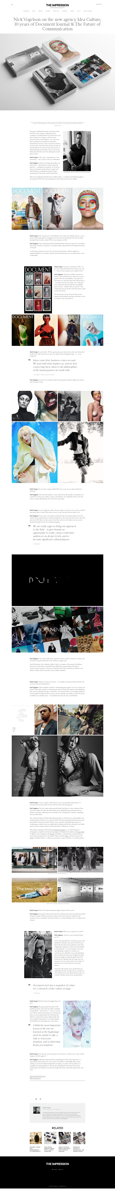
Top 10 (78, 11)
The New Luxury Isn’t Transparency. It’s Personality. (35, 1149)
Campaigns (26, 11)
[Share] (36, 1099)
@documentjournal (35, 1078)
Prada (31, 838)
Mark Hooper (47, 1107)
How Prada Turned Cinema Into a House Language (49, 1149)
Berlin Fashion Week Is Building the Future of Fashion (64, 1149)
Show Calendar (87, 11)
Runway (48, 11)
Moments (64, 11)
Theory (66, 836)
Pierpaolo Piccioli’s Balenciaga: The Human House (78, 1149)
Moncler (52, 834)
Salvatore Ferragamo (59, 830)
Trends (72, 11)
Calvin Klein (80, 832)
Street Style (56, 11)
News (33, 11)
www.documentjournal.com (38, 1076)
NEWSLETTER (99, 4)
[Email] (40, 1099)
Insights (40, 11)
